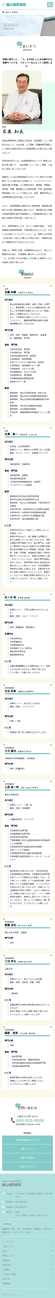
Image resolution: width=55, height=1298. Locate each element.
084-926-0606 (21, 1201)
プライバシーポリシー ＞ (11, 1294)
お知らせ (6, 1278)
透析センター (8, 1255)
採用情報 (6, 1283)
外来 (4, 1251)
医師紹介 (6, 1260)
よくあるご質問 (9, 1274)
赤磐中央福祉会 (28, 1157)
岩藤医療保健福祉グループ (27, 1139)
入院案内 (6, 1269)
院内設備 (6, 1264)
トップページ (8, 1241)
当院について (8, 1246)
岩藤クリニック (28, 1148)
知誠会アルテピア (27, 1166)
